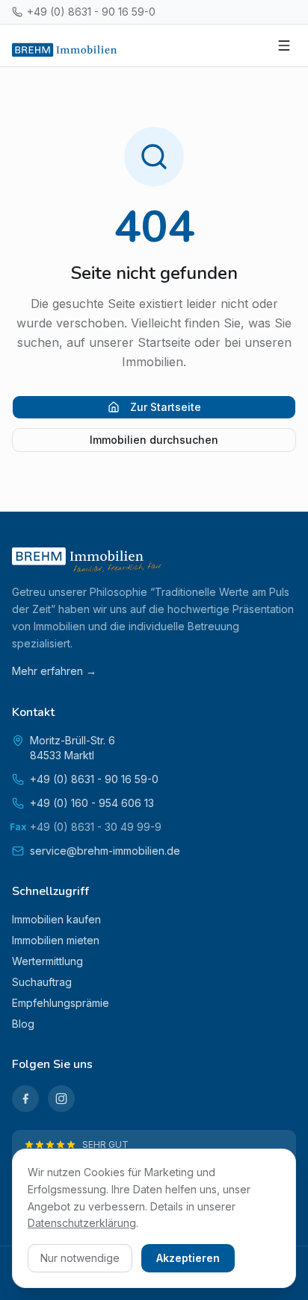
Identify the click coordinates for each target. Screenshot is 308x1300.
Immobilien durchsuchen (154, 439)
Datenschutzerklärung (82, 1222)
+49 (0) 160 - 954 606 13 (92, 803)
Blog (23, 1023)
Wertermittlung (47, 961)
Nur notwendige (80, 1258)
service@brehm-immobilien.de (105, 850)
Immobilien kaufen (56, 919)
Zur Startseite (165, 407)
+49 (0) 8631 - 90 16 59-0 (91, 11)
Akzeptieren (188, 1258)
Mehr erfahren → (54, 671)
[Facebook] (25, 1098)
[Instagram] (61, 1098)
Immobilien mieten (55, 940)
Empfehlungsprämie (60, 1002)
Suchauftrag (42, 982)
